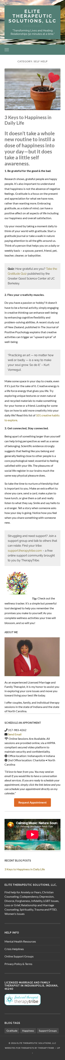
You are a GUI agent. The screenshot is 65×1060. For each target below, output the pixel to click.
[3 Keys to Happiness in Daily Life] (32, 89)
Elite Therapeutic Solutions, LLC (32, 16)
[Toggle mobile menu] (7, 50)
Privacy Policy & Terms (18, 964)
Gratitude (11, 1030)
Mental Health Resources (20, 941)
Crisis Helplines (14, 949)
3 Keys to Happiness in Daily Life (28, 120)
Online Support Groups (19, 956)
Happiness (28, 1030)
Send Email (14, 734)
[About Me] (32, 657)
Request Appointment (32, 802)
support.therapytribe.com (25, 550)
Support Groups (48, 1030)
